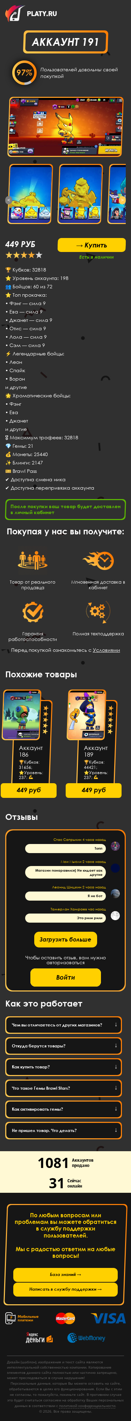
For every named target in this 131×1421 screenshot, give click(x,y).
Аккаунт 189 (96, 751)
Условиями (106, 650)
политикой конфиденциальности (87, 1405)
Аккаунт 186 (31, 751)
